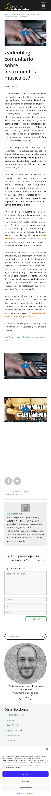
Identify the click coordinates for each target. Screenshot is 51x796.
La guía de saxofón (15, 714)
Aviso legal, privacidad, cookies (25, 793)
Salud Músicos (13, 735)
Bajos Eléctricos (13, 725)
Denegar (25, 781)
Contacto (25, 697)
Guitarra (10, 720)
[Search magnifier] (43, 636)
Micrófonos (11, 740)
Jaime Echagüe (22, 491)
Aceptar (25, 774)
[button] (47, 749)
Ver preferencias (25, 788)
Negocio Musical (15, 494)
